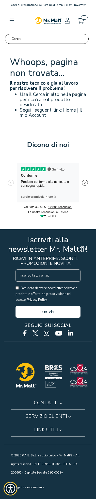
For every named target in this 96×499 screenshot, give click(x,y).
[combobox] (47, 39)
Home (69, 110)
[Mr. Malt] (48, 20)
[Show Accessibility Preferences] (10, 489)
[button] (67, 20)
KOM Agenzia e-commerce (25, 487)
